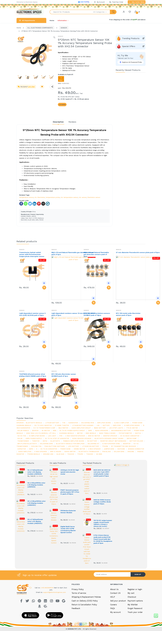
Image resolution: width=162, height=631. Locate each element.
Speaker (20, 423)
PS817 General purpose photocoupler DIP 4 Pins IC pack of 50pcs (70, 492)
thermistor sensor (93, 197)
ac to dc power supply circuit (72, 430)
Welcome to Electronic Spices (27, 2)
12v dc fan (21, 436)
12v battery (92, 441)
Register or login (135, 589)
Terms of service (79, 593)
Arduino (130, 451)
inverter (126, 443)
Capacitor (21, 449)
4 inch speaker (40, 451)
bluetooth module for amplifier (70, 443)
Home (52, 20)
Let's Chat (31, 86)
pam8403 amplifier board (73, 441)
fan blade (106, 451)
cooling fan (36, 446)
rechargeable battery (121, 430)
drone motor (79, 449)
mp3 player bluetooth (27, 443)
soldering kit (93, 443)
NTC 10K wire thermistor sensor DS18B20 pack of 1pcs (63, 375)
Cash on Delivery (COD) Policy (85, 601)
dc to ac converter (48, 449)
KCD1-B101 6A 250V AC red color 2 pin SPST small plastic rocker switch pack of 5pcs (102, 473)
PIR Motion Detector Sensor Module (68, 511)
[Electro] (29, 11)
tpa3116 (105, 446)
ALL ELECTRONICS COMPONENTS (40, 28)
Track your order (135, 612)
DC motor (46, 430)
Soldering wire (46, 443)
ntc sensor (83, 197)
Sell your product (118, 601)
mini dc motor (94, 436)
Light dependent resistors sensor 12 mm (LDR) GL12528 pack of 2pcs (73, 314)
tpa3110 (80, 454)
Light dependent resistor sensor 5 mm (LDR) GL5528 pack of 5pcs (32, 314)
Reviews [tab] (72, 122)
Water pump (132, 438)
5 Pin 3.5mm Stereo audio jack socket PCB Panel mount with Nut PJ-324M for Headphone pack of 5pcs (103, 539)
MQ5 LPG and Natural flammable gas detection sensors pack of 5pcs (96, 254)
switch (138, 433)
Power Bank (65, 449)
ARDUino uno (48, 454)
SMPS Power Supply (34, 438)
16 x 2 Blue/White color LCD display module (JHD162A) (36, 485)
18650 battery (100, 428)
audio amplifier (24, 451)
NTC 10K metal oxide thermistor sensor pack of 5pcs (128, 314)
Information (62, 20)
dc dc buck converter (129, 436)
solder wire (119, 451)
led (98, 425)
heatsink (121, 449)
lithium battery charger (82, 425)
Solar (19, 438)
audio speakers (101, 430)
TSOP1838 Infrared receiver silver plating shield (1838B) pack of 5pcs (32, 375)
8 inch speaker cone (111, 443)
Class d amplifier (121, 423)
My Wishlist (133, 605)
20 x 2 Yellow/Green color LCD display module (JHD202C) (35, 521)
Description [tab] (58, 122)
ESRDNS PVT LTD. (75, 629)
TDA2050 (89, 454)
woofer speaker (110, 436)
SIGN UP (138, 574)
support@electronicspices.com (54, 592)
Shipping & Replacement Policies (86, 597)
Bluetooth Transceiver (89, 451)
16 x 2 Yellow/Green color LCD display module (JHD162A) (35, 472)
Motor (80, 433)
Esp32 (45, 441)
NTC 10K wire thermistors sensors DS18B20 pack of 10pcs (97, 314)
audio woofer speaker (81, 438)
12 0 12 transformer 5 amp (44, 428)
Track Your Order (117, 2)
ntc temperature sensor (69, 197)
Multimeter (63, 428)
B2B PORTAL (84, 2)
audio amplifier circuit (81, 428)
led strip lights (116, 428)
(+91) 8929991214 (47, 588)
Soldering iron (87, 423)
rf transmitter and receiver (123, 446)
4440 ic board (55, 451)
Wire (90, 430)
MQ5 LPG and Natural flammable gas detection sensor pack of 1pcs (72, 253)
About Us (114, 589)
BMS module (91, 433)
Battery (106, 425)
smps (31, 449)
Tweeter (35, 441)
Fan (60, 436)
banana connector (136, 449)
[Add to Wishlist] (42, 86)
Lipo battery (73, 446)
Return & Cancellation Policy (84, 605)
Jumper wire (109, 449)
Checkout (132, 597)
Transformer (23, 441)
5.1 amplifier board (37, 436)
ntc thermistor (39, 197)
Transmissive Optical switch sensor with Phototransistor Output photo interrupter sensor (31, 254)
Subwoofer (73, 423)
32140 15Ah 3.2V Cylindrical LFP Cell (41, 433)
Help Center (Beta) (138, 2)
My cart (131, 593)
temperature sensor (26, 197)
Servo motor (69, 451)
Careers (113, 605)
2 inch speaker (94, 449)
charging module (66, 433)
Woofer (35, 430)
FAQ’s (112, 608)
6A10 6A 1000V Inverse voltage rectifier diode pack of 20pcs (102, 502)
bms (54, 430)
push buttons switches (54, 446)
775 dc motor (132, 428)
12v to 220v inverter (43, 425)
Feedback (76, 608)
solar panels (23, 430)
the (63, 423)
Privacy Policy (78, 589)
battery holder (136, 441)
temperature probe (53, 197)
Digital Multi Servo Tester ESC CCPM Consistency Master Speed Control (68, 529)
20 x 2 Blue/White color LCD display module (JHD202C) (36, 503)
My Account (100, 2)
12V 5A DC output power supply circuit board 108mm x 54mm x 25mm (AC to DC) (103, 523)
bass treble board (107, 433)
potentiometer (125, 433)
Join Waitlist (62, 104)
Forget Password (135, 608)
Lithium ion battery (90, 446)
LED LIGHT (52, 436)
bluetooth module (34, 423)
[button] (101, 12)
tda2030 (70, 454)
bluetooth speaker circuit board (109, 438)
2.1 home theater (62, 425)
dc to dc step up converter (57, 438)
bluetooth (55, 441)
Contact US (115, 593)
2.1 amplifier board (132, 425)
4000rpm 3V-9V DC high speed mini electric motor (70, 472)
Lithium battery (52, 423)
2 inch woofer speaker (75, 436)
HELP (112, 597)
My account (115, 612)
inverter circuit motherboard (113, 441)
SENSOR (64, 28)
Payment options (135, 601)
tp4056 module (33, 454)
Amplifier (117, 425)
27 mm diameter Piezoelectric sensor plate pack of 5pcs (138, 252)
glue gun (60, 454)
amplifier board (104, 423)
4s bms (99, 454)
